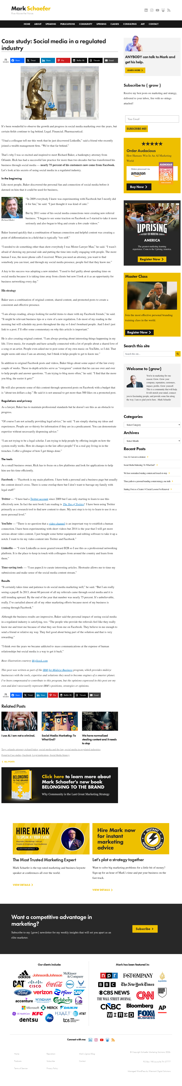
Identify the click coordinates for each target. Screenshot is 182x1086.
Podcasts (17, 1061)
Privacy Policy (52, 1068)
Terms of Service (20, 1068)
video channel (57, 523)
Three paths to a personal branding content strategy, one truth (147, 481)
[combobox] (149, 354)
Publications (67, 24)
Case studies (15, 755)
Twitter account (39, 499)
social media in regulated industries (83, 749)
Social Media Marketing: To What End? (139, 464)
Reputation (51, 1053)
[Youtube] (157, 10)
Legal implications (40, 755)
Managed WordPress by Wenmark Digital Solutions (149, 1071)
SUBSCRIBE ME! (136, 129)
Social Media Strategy (60, 755)
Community (85, 24)
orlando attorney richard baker (22, 749)
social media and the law (51, 749)
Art (142, 24)
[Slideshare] (163, 10)
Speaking (51, 24)
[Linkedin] (146, 10)
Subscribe (51, 1061)
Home (27, 24)
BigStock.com (40, 660)
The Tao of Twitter (73, 504)
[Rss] (169, 10)
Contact (153, 24)
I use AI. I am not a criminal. (135, 456)
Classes (114, 24)
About (37, 24)
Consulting (129, 24)
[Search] (178, 354)
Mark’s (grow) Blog (87, 1053)
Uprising (101, 24)
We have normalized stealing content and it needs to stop (145, 473)
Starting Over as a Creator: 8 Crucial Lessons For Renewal (146, 489)
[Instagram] (152, 10)
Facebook (26, 755)
